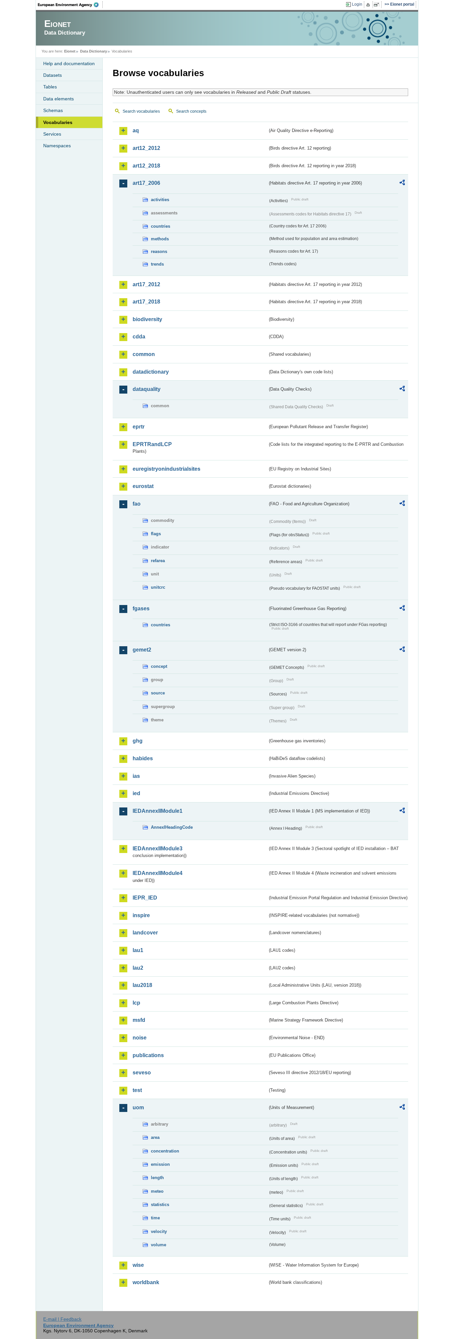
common (144, 354)
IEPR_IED (145, 898)
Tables (50, 86)
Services (52, 134)
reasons (159, 251)
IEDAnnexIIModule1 (157, 811)
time (155, 1217)
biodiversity (147, 319)
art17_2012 (146, 284)
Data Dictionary (93, 51)
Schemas (53, 110)
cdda (139, 336)
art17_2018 (146, 301)
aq (136, 130)
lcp (136, 1003)
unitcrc (158, 587)
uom (138, 1107)
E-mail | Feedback (62, 1319)
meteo (157, 1191)
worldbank (146, 1282)
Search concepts (191, 111)
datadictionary (151, 372)
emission (160, 1164)
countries (160, 226)
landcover (145, 932)
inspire (141, 915)
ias (136, 776)
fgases (141, 608)
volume (158, 1244)
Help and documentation (69, 63)
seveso (142, 1072)
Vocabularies (57, 122)
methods (160, 238)
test (137, 1090)
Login (357, 4)
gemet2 (142, 650)
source (158, 692)
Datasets (52, 75)
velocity (159, 1231)
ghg (138, 741)
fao (137, 504)
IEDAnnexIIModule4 (157, 873)
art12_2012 (146, 148)
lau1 (138, 950)
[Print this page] (369, 4)
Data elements (58, 98)
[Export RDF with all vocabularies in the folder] (402, 183)
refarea (158, 560)
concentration (165, 1151)
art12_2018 (146, 166)
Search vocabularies (141, 111)
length (157, 1177)
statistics (160, 1204)
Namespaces (57, 145)
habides (143, 758)
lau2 (138, 968)
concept (159, 666)
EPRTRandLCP (152, 444)
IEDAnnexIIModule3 (157, 848)
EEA (70, 4)
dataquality (147, 389)
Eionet (69, 51)
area (155, 1137)
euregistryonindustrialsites (166, 469)
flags (156, 533)
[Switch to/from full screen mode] (378, 4)
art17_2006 (146, 183)
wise (138, 1265)
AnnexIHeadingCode (172, 827)
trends (157, 264)
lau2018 (142, 985)
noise (140, 1037)
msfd (139, 1020)
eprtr (139, 426)
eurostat (143, 486)
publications (148, 1055)
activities (160, 199)
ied (136, 793)
